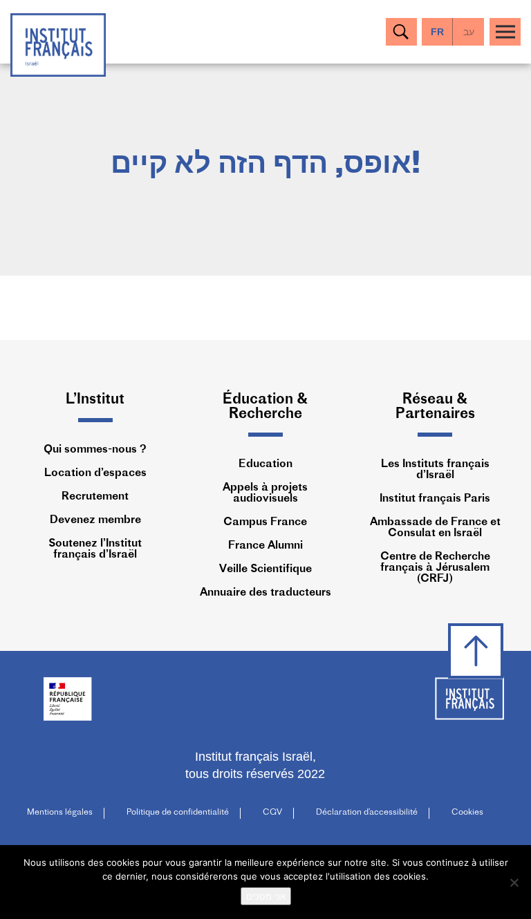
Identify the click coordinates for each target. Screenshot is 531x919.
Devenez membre (95, 520)
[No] (514, 882)
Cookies (467, 812)
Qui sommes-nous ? (95, 449)
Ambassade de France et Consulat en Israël (435, 528)
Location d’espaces (95, 473)
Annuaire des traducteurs (265, 592)
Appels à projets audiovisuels (265, 493)
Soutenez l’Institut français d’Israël (95, 549)
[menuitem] (468, 32)
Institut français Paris (435, 498)
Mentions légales (60, 812)
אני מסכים (266, 896)
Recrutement (95, 496)
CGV (272, 812)
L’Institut (95, 399)
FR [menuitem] (437, 31)
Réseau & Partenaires (435, 406)
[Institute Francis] (58, 44)
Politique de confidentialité (178, 812)
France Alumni (265, 545)
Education (265, 464)
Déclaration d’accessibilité (367, 812)
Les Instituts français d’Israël (435, 470)
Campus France (265, 522)
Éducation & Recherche (265, 406)
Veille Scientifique (265, 569)
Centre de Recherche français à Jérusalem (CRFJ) (435, 568)
